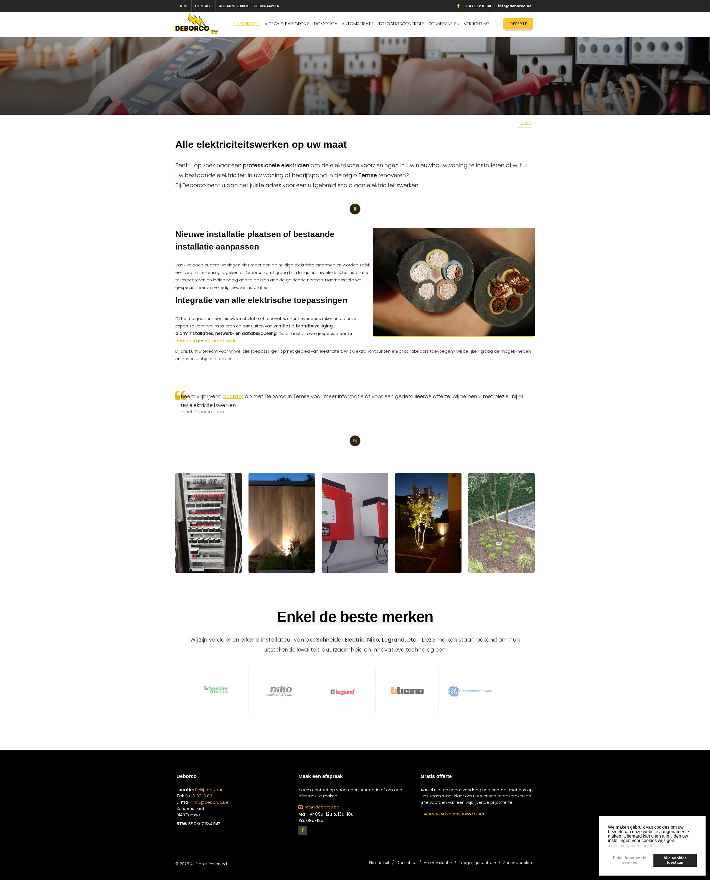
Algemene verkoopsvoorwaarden (249, 6)
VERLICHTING (477, 24)
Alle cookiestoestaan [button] (675, 860)
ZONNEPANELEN (443, 24)
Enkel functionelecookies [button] (629, 860)
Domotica (407, 862)
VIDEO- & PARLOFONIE (287, 24)
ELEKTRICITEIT (247, 24)
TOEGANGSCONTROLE (401, 24)
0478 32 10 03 (478, 6)
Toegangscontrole (477, 862)
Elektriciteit (379, 862)
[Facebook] (302, 830)
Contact (203, 6)
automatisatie (220, 341)
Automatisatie (438, 862)
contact (233, 396)
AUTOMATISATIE (358, 24)
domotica (186, 341)
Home (183, 6)
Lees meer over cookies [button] (632, 845)
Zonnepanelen (517, 862)
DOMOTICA (325, 24)
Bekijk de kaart (209, 790)
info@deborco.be (514, 6)
